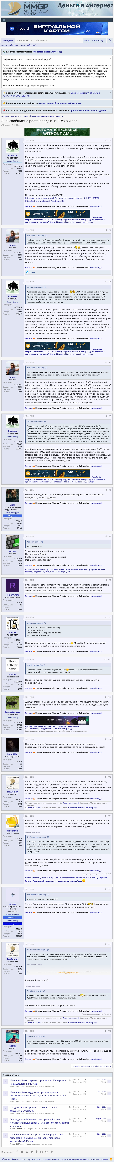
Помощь (95, 1159)
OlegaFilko (12, 754)
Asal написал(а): (33, 542)
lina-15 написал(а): (35, 665)
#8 (110, 580)
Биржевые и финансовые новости (40, 1086)
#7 (110, 536)
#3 (110, 281)
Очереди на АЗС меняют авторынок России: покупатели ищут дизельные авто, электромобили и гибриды (39, 1123)
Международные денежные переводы (56, 729)
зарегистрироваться (42, 85)
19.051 (19, 730)
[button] (32, 40)
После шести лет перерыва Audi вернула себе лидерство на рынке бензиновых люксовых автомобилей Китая (36, 1138)
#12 (109, 739)
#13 (109, 777)
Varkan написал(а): (35, 623)
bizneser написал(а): (35, 235)
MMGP (7, 1159)
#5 (110, 416)
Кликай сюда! (96, 206)
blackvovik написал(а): (36, 949)
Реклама (28, 206)
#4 (110, 362)
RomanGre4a (12, 594)
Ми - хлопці (76, 222)
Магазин (40, 40)
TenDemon (12, 791)
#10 (109, 659)
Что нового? (23, 40)
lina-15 (12, 632)
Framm (12, 1045)
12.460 (19, 528)
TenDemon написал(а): (36, 837)
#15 (109, 889)
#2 (110, 230)
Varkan (12, 551)
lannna (12, 245)
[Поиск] (110, 40)
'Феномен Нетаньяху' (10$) (47, 51)
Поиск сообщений (28, 45)
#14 (109, 816)
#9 (110, 617)
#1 (110, 140)
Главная (104, 1159)
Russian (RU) (19, 1159)
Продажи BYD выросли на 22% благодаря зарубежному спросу (34, 1109)
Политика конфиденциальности (75, 1159)
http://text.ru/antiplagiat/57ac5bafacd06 (44, 200)
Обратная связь (33, 1159)
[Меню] (57, 20)
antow (12, 674)
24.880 (19, 647)
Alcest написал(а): (34, 991)
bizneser (6, 125)
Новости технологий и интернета (40, 1144)
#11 (109, 697)
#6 (110, 490)
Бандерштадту (88, 222)
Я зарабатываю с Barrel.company (82, 808)
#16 (109, 944)
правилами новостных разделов (88, 110)
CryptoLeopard (13, 711)
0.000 (20, 260)
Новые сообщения (9, 45)
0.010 (20, 1060)
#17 (109, 1031)
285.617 (19, 173)
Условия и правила (50, 1159)
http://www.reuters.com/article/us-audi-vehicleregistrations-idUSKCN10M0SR (62, 198)
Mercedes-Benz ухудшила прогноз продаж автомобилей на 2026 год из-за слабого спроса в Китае (38, 1096)
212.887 (19, 936)
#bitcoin (67, 222)
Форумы (8, 40)
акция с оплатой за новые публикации (60, 103)
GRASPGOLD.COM (33, 808)
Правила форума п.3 (71, 803)
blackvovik (12, 830)
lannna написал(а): (35, 287)
